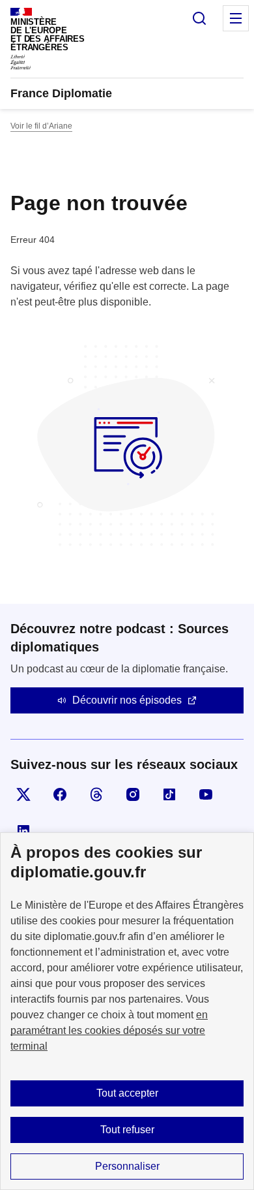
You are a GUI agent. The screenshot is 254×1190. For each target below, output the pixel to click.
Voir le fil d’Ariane (41, 126)
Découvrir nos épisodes (127, 700)
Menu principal (236, 18)
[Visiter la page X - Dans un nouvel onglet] (23, 794)
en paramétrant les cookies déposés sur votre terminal (109, 1030)
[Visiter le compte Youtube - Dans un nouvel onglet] (206, 794)
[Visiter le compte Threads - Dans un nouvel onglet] (96, 794)
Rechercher (199, 18)
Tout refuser (127, 1129)
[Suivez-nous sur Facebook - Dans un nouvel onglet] (60, 794)
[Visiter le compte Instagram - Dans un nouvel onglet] (133, 794)
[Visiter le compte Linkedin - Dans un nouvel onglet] (23, 831)
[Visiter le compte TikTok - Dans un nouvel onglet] (169, 794)
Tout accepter (127, 1093)
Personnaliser (127, 1166)
